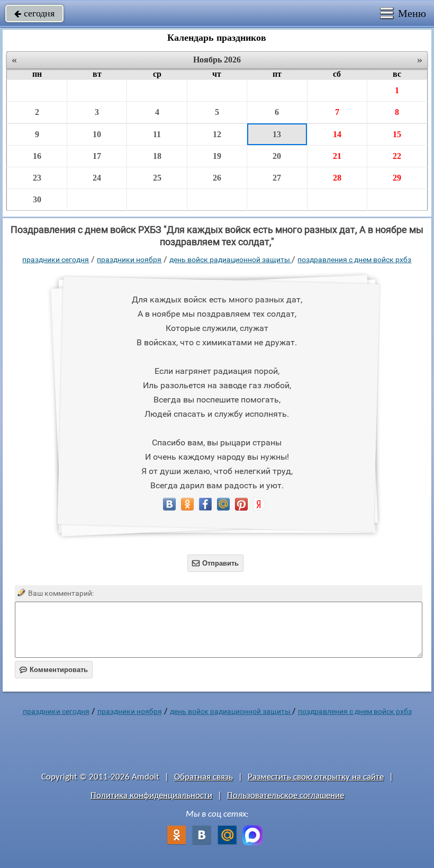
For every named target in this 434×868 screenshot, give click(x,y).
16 (37, 155)
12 (217, 134)
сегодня (34, 13)
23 (37, 177)
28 (337, 177)
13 (277, 134)
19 (217, 155)
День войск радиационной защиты (230, 259)
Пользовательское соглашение (285, 795)
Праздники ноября (129, 259)
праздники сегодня (55, 259)
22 (397, 155)
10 (97, 134)
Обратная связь (203, 777)
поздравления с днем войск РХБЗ (354, 259)
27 (277, 177)
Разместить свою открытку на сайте (316, 777)
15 (397, 134)
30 (37, 199)
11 (157, 134)
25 (157, 177)
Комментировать (54, 670)
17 (97, 155)
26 (217, 177)
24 (97, 177)
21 (337, 155)
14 (337, 134)
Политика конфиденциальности (151, 795)
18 (157, 155)
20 (277, 155)
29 (397, 177)
